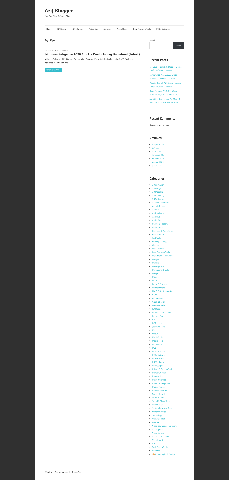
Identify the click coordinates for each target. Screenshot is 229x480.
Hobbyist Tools (158, 305)
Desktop (155, 262)
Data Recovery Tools (142, 29)
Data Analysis (158, 248)
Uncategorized (158, 418)
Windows (156, 450)
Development (158, 266)
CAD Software (158, 234)
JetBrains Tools (62, 50)
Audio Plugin (122, 29)
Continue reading (52, 69)
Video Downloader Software (164, 425)
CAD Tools (156, 238)
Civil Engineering (159, 241)
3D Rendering (158, 195)
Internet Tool (157, 316)
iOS (153, 319)
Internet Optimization (161, 312)
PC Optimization (163, 29)
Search (152, 40)
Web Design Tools (160, 447)
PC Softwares (158, 358)
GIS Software (158, 298)
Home (49, 29)
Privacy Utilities (159, 372)
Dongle (155, 273)
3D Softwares (77, 29)
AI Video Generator (160, 202)
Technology (157, 415)
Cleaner (155, 245)
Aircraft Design (158, 206)
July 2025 (156, 165)
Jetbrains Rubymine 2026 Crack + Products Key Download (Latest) (92, 54)
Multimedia (157, 344)
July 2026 (156, 147)
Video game (157, 429)
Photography (157, 365)
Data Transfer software (162, 255)
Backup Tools (157, 227)
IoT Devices (157, 323)
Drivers (155, 276)
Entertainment (158, 287)
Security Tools (158, 397)
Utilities (155, 422)
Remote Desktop (159, 390)
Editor (154, 280)
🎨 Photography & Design (163, 454)
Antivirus (107, 29)
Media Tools (157, 337)
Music (154, 347)
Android (155, 209)
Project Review (158, 386)
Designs (155, 259)
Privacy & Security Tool (162, 369)
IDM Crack (61, 29)
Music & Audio (158, 351)
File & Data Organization (163, 291)
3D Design (156, 188)
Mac (154, 330)
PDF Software (158, 362)
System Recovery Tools (162, 408)
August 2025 (158, 161)
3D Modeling (157, 191)
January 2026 (158, 154)
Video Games (158, 432)
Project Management (161, 383)
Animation (93, 29)
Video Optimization (160, 436)
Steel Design (157, 404)
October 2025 (158, 158)
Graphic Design (158, 301)
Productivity (157, 376)
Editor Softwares (159, 284)
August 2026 (158, 144)
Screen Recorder (159, 394)
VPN (154, 443)
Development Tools (160, 269)
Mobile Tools (157, 340)
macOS (155, 333)
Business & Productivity (162, 230)
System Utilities (159, 411)
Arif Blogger (59, 10)
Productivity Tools (159, 379)
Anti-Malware (158, 213)
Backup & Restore (160, 223)
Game (154, 294)
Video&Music (158, 440)
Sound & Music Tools (161, 401)
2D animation (158, 184)
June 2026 (156, 151)
